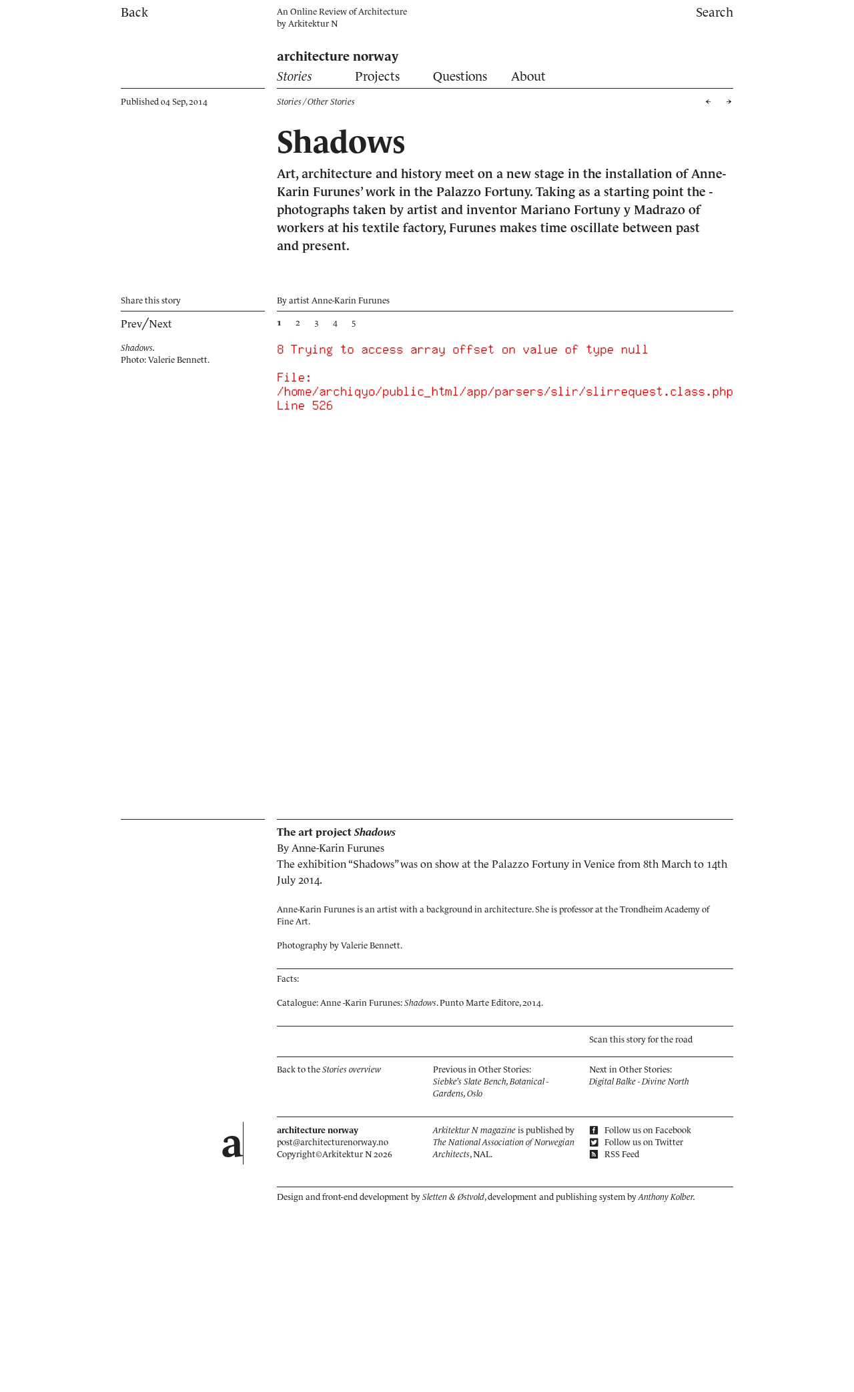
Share (151, 300)
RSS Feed (620, 1154)
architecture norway (337, 56)
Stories (294, 76)
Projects (377, 76)
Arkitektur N (313, 24)
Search (714, 12)
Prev (131, 323)
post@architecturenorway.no (332, 1142)
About (528, 76)
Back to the (329, 1070)
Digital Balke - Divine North (639, 1082)
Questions (460, 76)
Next (160, 323)
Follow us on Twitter (642, 1142)
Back (134, 12)
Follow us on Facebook (646, 1130)
